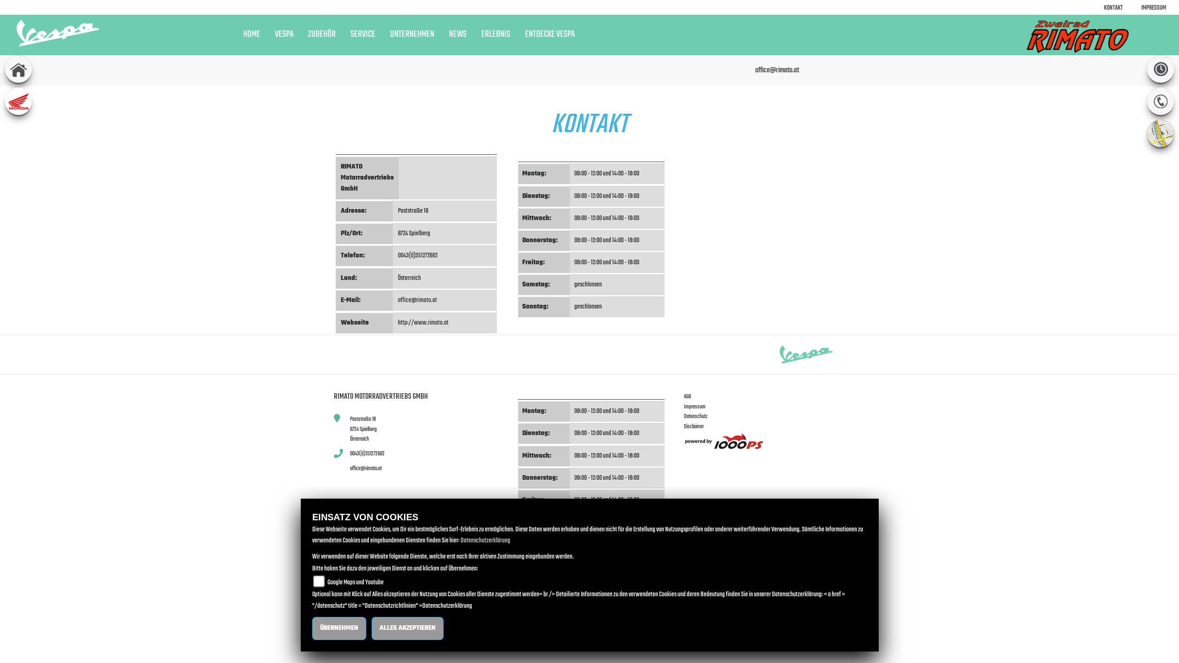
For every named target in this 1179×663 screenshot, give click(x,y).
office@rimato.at (417, 300)
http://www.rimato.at (423, 323)
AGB (687, 396)
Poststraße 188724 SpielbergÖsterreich (363, 429)
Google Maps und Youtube (355, 582)
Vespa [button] (284, 34)
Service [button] (362, 34)
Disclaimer (694, 426)
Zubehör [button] (322, 34)
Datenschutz (695, 416)
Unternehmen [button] (412, 34)
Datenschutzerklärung (485, 540)
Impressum (1153, 8)
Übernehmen (339, 628)
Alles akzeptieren (407, 628)
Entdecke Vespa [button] (550, 34)
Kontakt (1113, 8)
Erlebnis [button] (495, 34)
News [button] (458, 34)
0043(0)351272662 (418, 255)
